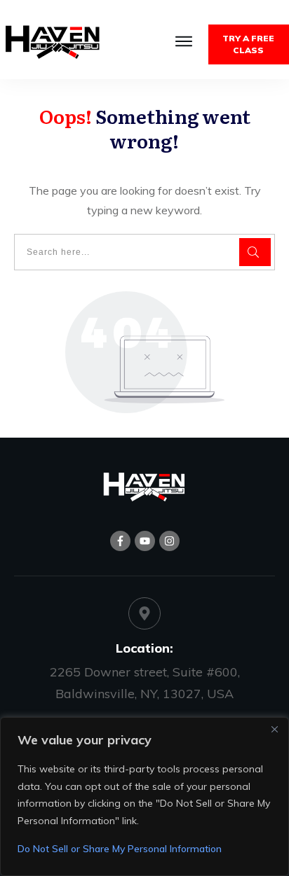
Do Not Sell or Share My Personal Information (120, 848)
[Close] (274, 729)
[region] (144, 796)
